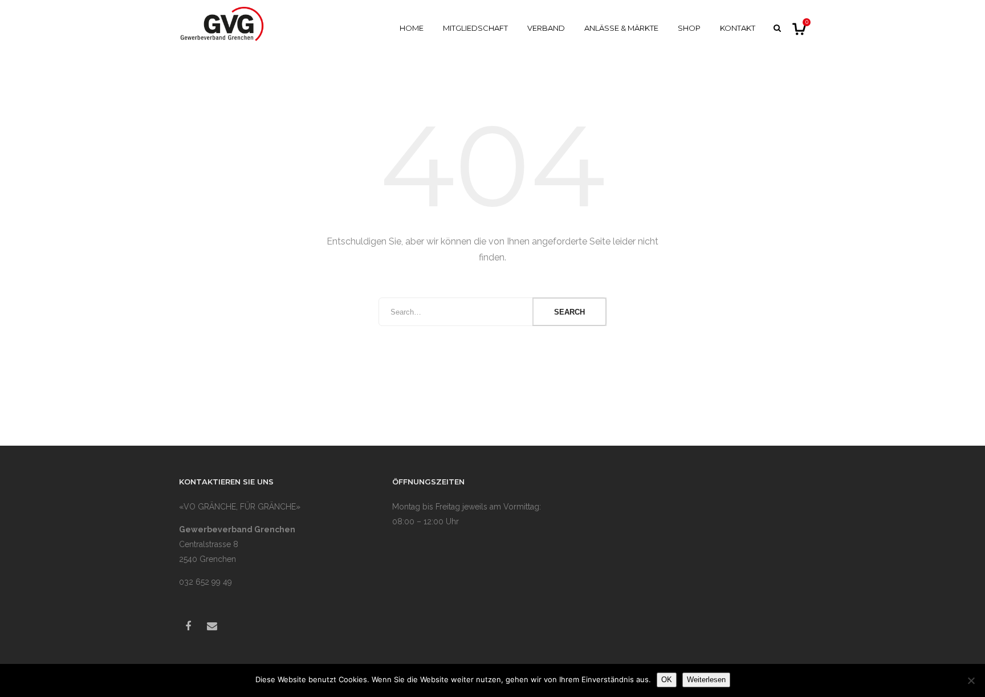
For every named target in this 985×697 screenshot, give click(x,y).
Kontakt (737, 27)
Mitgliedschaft (475, 27)
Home (412, 27)
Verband (546, 27)
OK (666, 679)
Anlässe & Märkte (621, 27)
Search (569, 312)
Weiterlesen (706, 679)
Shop (689, 27)
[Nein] (970, 680)
